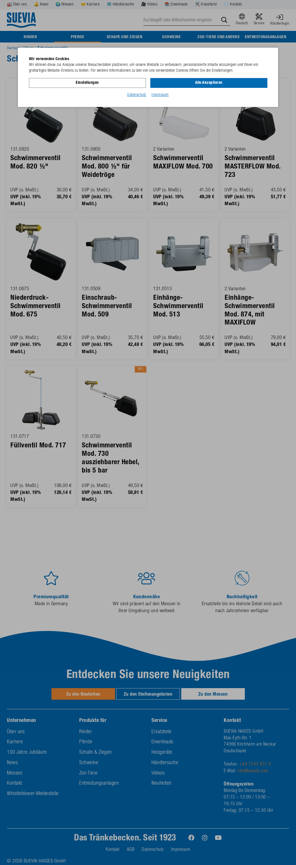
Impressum (160, 95)
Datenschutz (136, 95)
